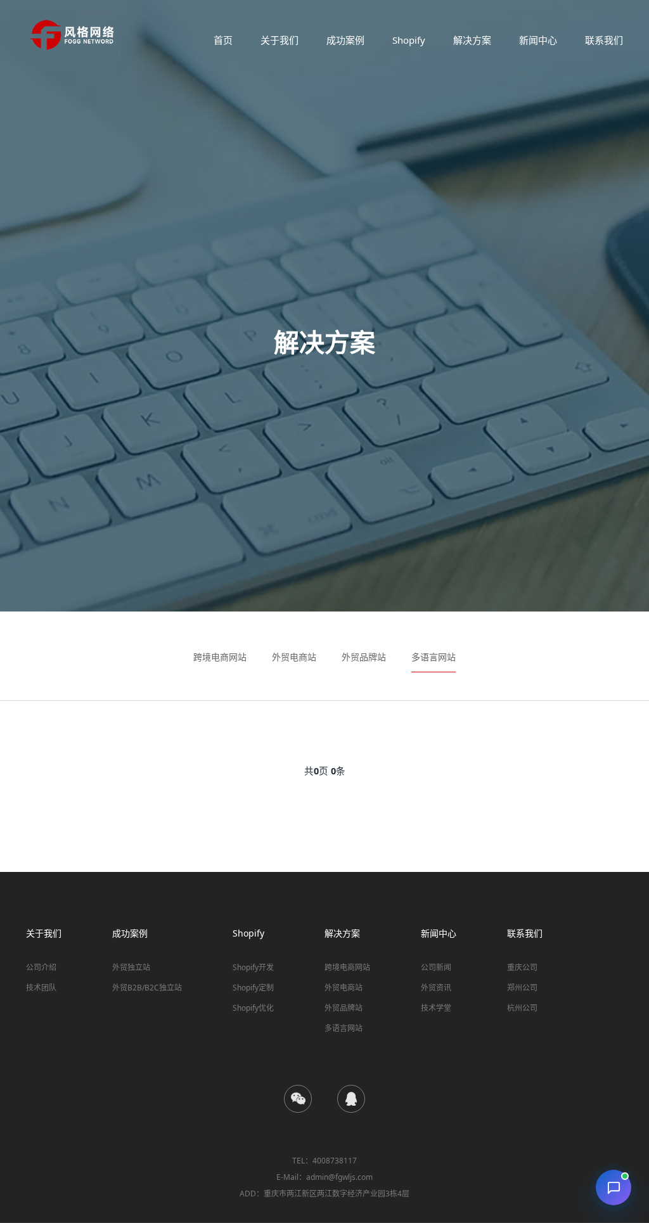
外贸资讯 (436, 987)
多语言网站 (433, 657)
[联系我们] (613, 1187)
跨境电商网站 (220, 657)
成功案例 (345, 40)
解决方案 (472, 40)
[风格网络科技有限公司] (72, 35)
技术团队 (41, 987)
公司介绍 (41, 967)
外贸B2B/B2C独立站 (147, 987)
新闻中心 (538, 40)
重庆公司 (522, 967)
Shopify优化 (253, 1007)
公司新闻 (436, 967)
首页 (223, 40)
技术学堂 (436, 1007)
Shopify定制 (253, 987)
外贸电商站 (294, 657)
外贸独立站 (131, 967)
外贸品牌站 (364, 657)
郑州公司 (522, 987)
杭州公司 (522, 1007)
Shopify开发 (253, 967)
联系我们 (604, 40)
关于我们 (279, 40)
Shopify (408, 40)
